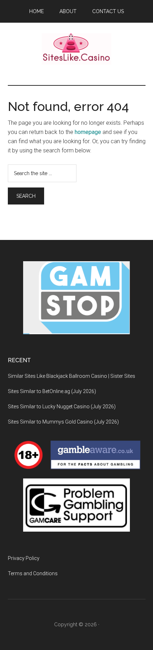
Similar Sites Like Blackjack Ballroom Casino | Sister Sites (71, 376)
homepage (88, 132)
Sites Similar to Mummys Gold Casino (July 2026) (63, 422)
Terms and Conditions (33, 573)
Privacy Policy (23, 558)
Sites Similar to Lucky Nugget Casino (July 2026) (62, 406)
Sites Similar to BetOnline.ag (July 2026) (52, 391)
